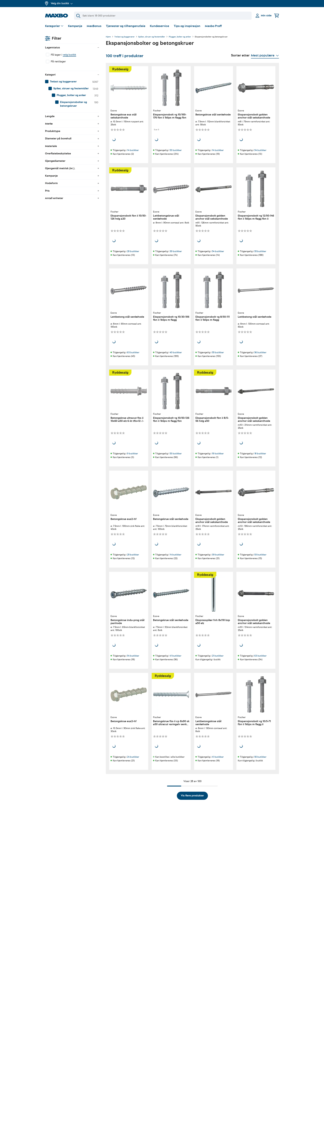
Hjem (108, 37)
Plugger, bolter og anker (180, 37)
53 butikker (176, 150)
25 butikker (133, 554)
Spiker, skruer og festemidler (151, 37)
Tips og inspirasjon (187, 26)
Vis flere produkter (192, 795)
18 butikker (260, 453)
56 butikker (260, 352)
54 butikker (260, 150)
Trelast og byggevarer (124, 37)
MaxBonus (94, 26)
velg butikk (69, 55)
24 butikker (133, 756)
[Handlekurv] (276, 16)
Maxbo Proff (213, 26)
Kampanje (75, 26)
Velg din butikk (60, 3)
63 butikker (133, 352)
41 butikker (175, 655)
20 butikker (133, 251)
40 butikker (176, 352)
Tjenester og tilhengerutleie (125, 26)
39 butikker (176, 251)
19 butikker (218, 453)
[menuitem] (72, 82)
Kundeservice (159, 26)
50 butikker (260, 756)
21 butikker (217, 655)
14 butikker (133, 150)
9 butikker (132, 453)
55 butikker (260, 251)
